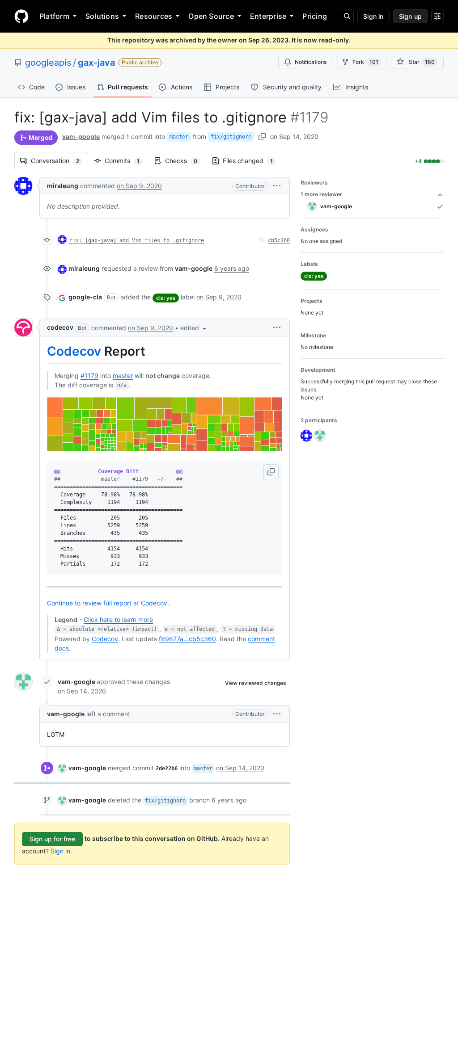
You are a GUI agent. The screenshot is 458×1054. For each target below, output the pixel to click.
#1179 (89, 375)
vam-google (81, 136)
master (179, 137)
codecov (60, 327)
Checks (185, 160)
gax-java (96, 62)
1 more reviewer (321, 194)
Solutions (102, 16)
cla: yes (165, 297)
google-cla (85, 297)
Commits (126, 160)
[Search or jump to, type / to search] (346, 16)
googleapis (48, 62)
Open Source (211, 16)
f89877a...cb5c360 (187, 638)
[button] (276, 185)
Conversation (59, 160)
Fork (365, 62)
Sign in (60, 851)
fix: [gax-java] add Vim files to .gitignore (136, 240)
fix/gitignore (231, 137)
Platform (54, 16)
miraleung (62, 185)
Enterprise (268, 16)
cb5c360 (279, 240)
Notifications (311, 62)
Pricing (314, 16)
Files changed (252, 160)
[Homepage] (21, 16)
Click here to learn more (118, 619)
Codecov (74, 351)
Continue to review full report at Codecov (107, 603)
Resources (153, 16)
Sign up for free (52, 839)
